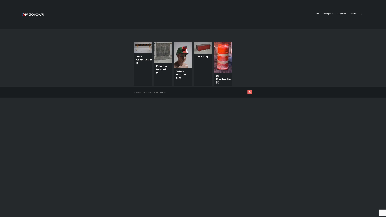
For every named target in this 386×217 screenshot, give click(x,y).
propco (150, 92)
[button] (360, 14)
